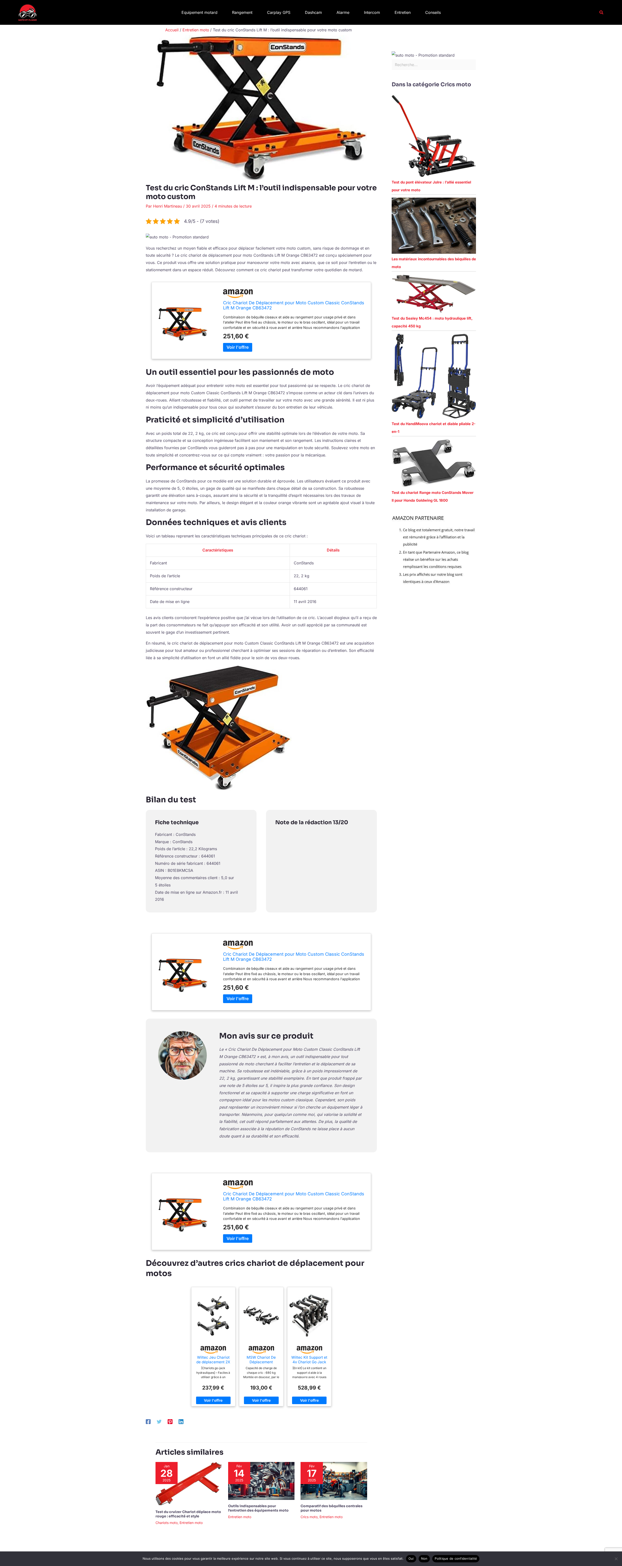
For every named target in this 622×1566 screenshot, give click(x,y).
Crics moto (309, 1517)
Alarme (343, 12)
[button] (601, 12)
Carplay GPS (278, 12)
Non (424, 1558)
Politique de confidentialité (456, 1558)
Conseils (433, 12)
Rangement (242, 12)
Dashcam (313, 12)
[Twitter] (159, 1421)
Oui (411, 1558)
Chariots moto (167, 1523)
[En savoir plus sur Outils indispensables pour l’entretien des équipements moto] (261, 1480)
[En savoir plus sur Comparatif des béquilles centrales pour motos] (334, 1480)
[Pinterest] (170, 1421)
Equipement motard (199, 12)
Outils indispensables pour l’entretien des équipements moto (258, 1508)
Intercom (372, 12)
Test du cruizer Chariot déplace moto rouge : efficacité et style (188, 1514)
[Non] (615, 1558)
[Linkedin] (181, 1421)
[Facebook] (148, 1421)
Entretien (403, 12)
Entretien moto (191, 1523)
